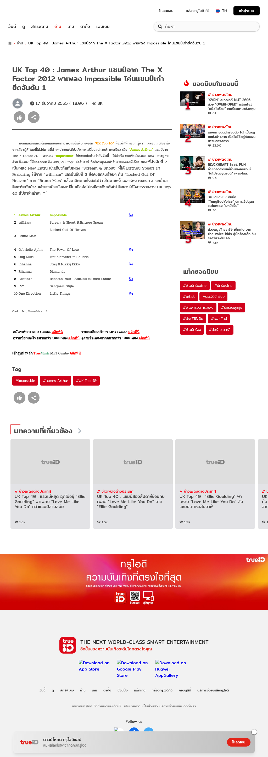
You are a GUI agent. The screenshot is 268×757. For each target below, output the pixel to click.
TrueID (24, 10)
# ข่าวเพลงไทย (220, 94)
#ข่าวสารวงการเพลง (198, 307)
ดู (23, 27)
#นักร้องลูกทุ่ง (231, 307)
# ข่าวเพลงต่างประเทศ (33, 491)
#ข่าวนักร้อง (192, 330)
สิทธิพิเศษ (39, 27)
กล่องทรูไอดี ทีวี (197, 10)
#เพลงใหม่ (219, 319)
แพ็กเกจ (139, 690)
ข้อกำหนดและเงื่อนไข (108, 706)
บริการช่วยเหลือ (170, 706)
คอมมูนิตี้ (185, 690)
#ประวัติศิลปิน (193, 319)
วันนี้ (12, 27)
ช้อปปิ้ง (123, 690)
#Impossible (25, 380)
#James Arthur (55, 380)
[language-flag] (218, 11)
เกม (71, 27)
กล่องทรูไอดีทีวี (162, 690)
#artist (189, 296)
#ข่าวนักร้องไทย (194, 285)
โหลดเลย (238, 742)
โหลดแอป (166, 10)
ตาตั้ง (85, 27)
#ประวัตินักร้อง (214, 296)
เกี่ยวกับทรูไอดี (82, 706)
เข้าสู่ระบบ (246, 11)
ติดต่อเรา (189, 706)
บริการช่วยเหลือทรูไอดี (213, 690)
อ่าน (57, 27)
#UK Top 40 (86, 380)
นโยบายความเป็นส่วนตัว (141, 706)
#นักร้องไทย (223, 285)
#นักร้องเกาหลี (219, 330)
